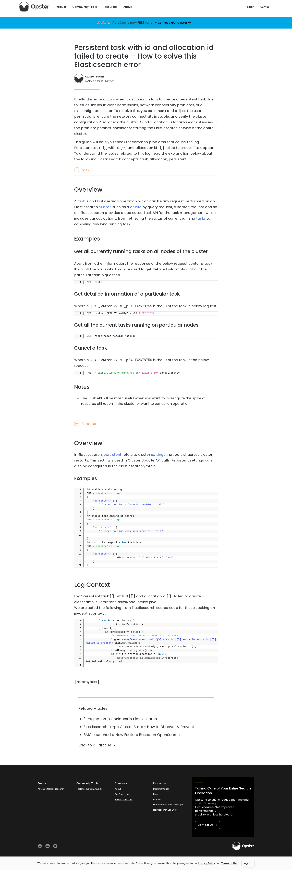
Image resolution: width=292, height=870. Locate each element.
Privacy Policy (206, 863)
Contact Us (205, 825)
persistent (112, 454)
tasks (201, 218)
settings (158, 454)
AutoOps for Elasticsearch (51, 788)
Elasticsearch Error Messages (168, 804)
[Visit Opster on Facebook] (40, 846)
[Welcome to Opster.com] (243, 846)
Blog (155, 794)
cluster (105, 207)
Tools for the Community (89, 788)
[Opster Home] (34, 7)
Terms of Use (229, 863)
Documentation (161, 788)
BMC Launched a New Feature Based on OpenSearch (131, 734)
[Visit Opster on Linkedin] (47, 846)
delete (136, 207)
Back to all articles (95, 745)
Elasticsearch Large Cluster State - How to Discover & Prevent (138, 726)
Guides (157, 799)
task (81, 201)
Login (250, 7)
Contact (265, 7)
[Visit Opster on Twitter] (55, 846)
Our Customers (122, 794)
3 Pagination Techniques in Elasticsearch (120, 718)
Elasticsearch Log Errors (165, 809)
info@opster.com (123, 799)
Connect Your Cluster (172, 23)
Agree (248, 863)
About (118, 788)
